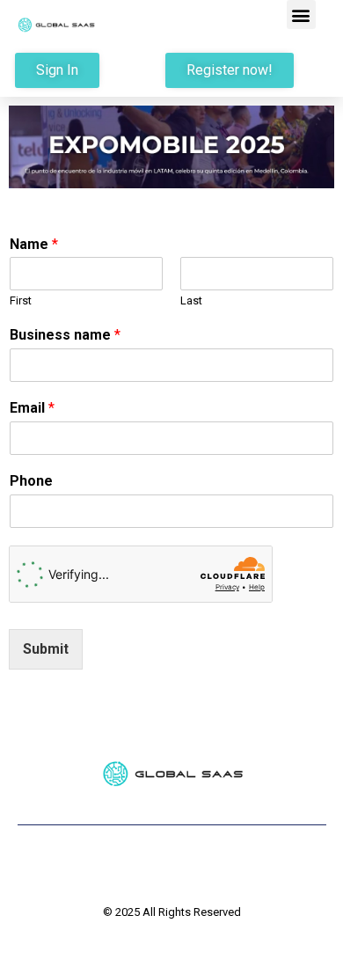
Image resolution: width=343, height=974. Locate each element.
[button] (301, 14)
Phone (31, 480)
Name (34, 244)
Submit (46, 649)
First (21, 300)
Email (32, 407)
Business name (65, 334)
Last (191, 300)
